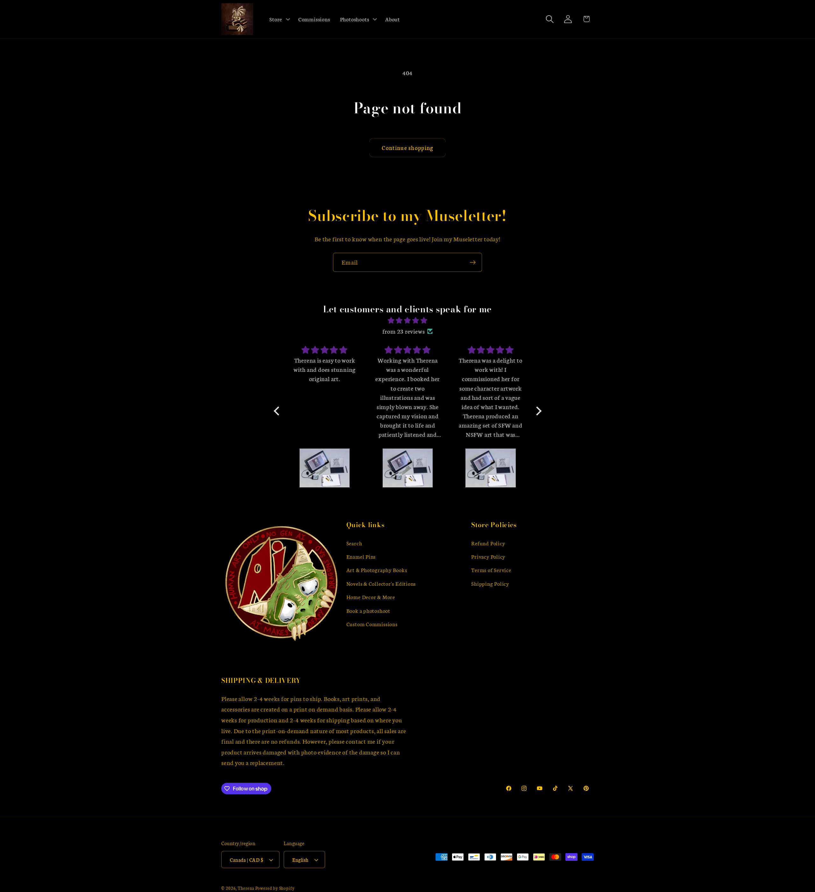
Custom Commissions (372, 624)
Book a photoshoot (368, 610)
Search (354, 543)
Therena (246, 888)
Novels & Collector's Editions (381, 583)
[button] (279, 19)
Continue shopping (407, 148)
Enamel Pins (361, 556)
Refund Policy (488, 543)
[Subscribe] (473, 262)
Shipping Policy (490, 583)
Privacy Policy (488, 556)
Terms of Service (491, 570)
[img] (407, 320)
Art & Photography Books (376, 570)
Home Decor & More (370, 597)
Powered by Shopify (275, 888)
